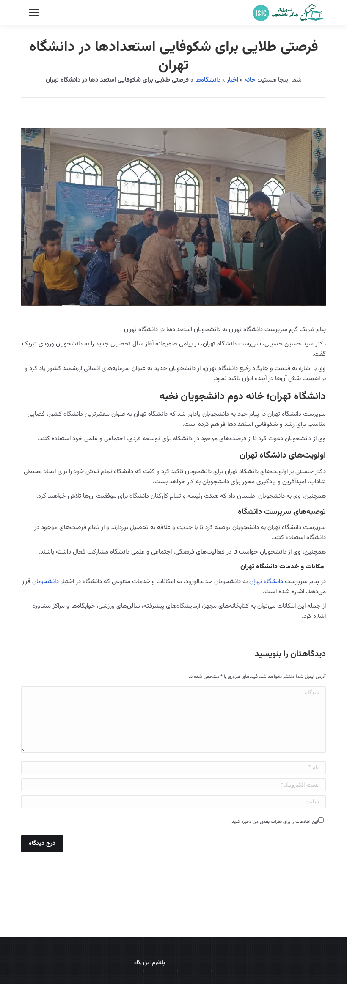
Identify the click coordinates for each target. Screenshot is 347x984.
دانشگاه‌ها (207, 80)
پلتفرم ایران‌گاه (149, 963)
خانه (250, 80)
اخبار (232, 80)
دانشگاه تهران (266, 582)
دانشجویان (45, 582)
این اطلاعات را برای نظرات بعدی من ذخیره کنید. (274, 821)
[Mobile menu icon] (33, 12)
